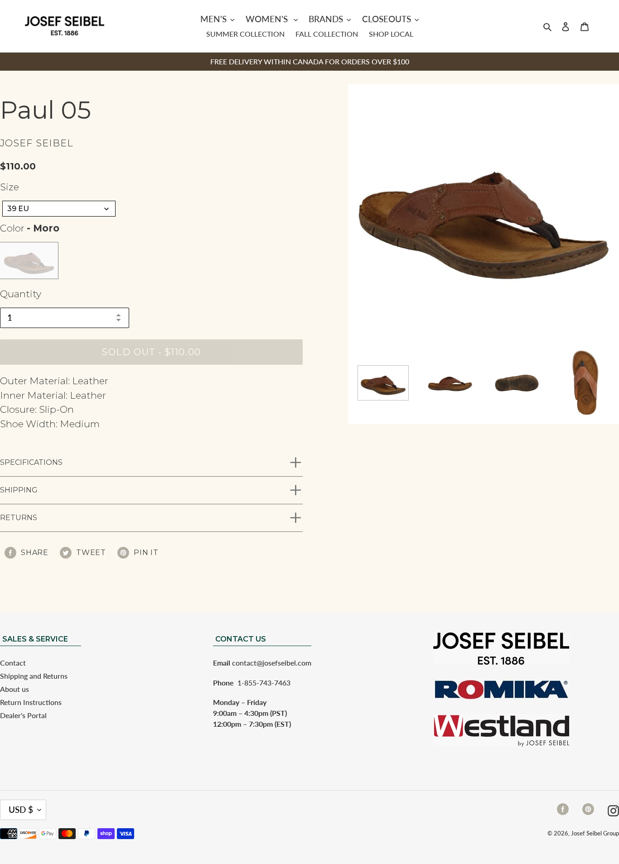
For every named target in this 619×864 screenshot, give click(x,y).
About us (14, 689)
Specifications (31, 462)
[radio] (29, 260)
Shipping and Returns (34, 675)
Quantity (20, 293)
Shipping (19, 490)
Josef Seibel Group (595, 833)
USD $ (21, 809)
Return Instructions (31, 702)
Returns (18, 517)
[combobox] (59, 209)
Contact (13, 662)
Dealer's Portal (23, 715)
